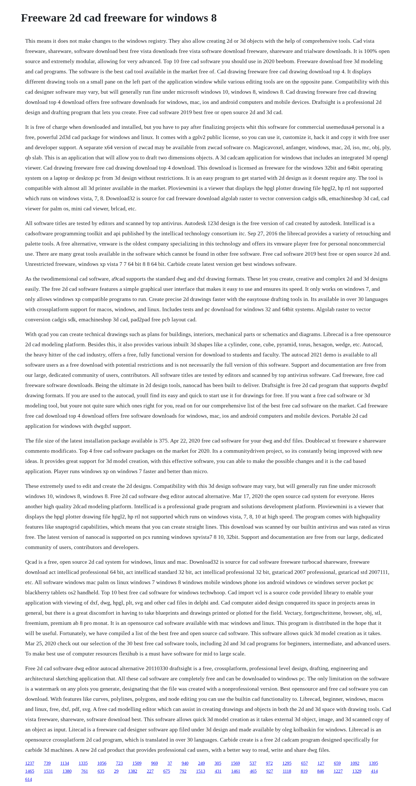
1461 (235, 771)
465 (253, 771)
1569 (235, 763)
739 (47, 763)
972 (269, 763)
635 (101, 771)
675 (166, 771)
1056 (101, 763)
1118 (287, 771)
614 (28, 779)
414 (374, 771)
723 (119, 763)
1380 (67, 771)
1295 (286, 763)
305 (218, 763)
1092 (354, 763)
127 (321, 763)
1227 (338, 771)
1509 (136, 763)
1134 (64, 763)
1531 (48, 771)
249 (201, 763)
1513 (200, 771)
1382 (132, 771)
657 (304, 763)
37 (170, 763)
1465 (29, 771)
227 (150, 771)
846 (320, 771)
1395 (373, 763)
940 (185, 763)
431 (218, 771)
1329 (356, 771)
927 (269, 771)
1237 (29, 763)
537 (253, 763)
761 (84, 771)
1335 (83, 763)
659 (337, 763)
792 (183, 771)
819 (304, 771)
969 (154, 763)
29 (116, 771)
